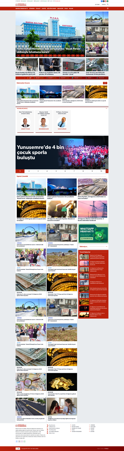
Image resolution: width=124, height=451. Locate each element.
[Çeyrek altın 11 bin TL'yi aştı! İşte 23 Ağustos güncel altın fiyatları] (62, 382)
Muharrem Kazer (44, 129)
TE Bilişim (106, 448)
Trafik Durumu (52, 426)
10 (59, 55)
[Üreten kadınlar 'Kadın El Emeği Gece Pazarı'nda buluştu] (31, 257)
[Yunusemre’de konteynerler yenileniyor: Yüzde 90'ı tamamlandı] (62, 233)
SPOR (66, 8)
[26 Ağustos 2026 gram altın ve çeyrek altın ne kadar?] (96, 91)
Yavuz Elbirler (62, 129)
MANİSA (19, 99)
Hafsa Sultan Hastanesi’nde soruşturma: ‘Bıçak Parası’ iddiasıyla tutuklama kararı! (28, 102)
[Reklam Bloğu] (93, 233)
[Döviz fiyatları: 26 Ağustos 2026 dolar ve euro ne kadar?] (73, 91)
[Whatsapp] (24, 441)
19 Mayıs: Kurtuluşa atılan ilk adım (62, 112)
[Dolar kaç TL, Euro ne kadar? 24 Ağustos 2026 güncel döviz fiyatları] (31, 282)
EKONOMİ (19, 292)
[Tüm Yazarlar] (106, 108)
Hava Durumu (52, 425)
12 (68, 55)
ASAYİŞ (44, 8)
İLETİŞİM (97, 4)
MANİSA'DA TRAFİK (76, 428)
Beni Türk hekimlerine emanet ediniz (25, 112)
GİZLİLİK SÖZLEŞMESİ (77, 431)
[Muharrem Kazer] (43, 122)
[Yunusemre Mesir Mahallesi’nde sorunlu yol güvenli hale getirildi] (31, 407)
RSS (18, 448)
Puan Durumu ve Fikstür (54, 428)
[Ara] (107, 5)
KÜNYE (104, 4)
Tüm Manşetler (52, 429)
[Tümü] (106, 246)
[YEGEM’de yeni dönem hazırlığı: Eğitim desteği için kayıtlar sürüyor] (62, 407)
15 (82, 55)
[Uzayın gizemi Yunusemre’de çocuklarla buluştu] (51, 91)
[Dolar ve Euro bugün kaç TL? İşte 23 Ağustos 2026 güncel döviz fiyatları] (31, 382)
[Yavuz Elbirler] (62, 122)
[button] (17, 34)
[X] (19, 441)
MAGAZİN (60, 8)
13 (73, 55)
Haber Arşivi (52, 433)
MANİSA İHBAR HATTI (22, 8)
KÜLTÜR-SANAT (51, 8)
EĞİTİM (50, 417)
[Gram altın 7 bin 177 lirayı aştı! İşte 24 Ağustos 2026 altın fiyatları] (62, 282)
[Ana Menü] (107, 9)
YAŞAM (71, 8)
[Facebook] (17, 441)
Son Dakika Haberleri (54, 431)
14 (77, 55)
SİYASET (38, 8)
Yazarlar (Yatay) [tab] (22, 108)
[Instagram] (22, 441)
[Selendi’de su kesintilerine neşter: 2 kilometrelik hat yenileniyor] (31, 233)
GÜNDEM (32, 8)
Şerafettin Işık (25, 129)
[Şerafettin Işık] (25, 122)
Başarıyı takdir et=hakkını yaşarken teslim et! (44, 113)
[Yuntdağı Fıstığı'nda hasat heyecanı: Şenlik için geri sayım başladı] (62, 257)
